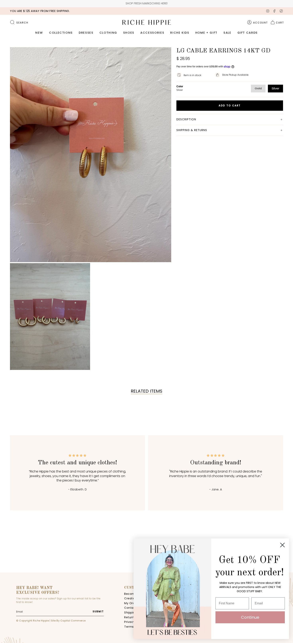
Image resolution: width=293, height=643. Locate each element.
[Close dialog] (282, 545)
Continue (250, 617)
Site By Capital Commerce (68, 620)
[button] (39, 33)
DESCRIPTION (186, 119)
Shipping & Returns (191, 130)
